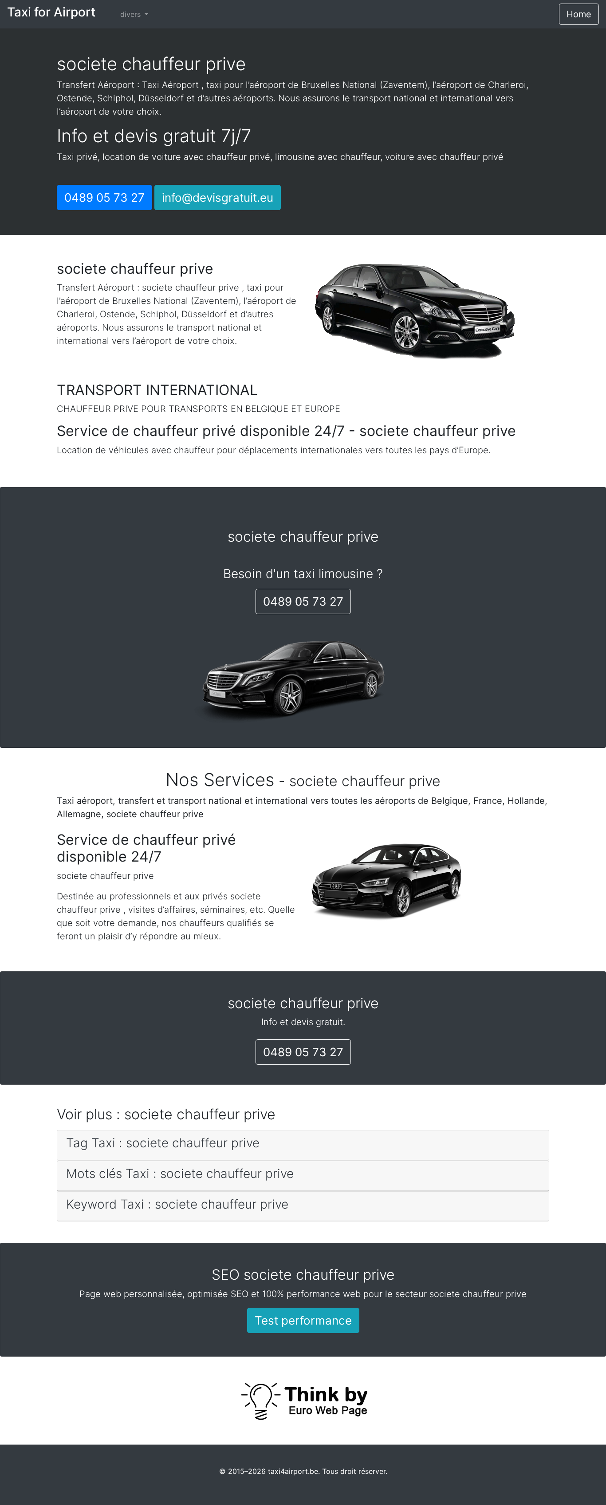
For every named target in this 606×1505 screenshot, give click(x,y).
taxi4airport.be (293, 1471)
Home (579, 14)
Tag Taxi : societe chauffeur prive (163, 1142)
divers (131, 14)
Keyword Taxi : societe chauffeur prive (177, 1204)
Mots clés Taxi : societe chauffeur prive (180, 1173)
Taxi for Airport (51, 12)
